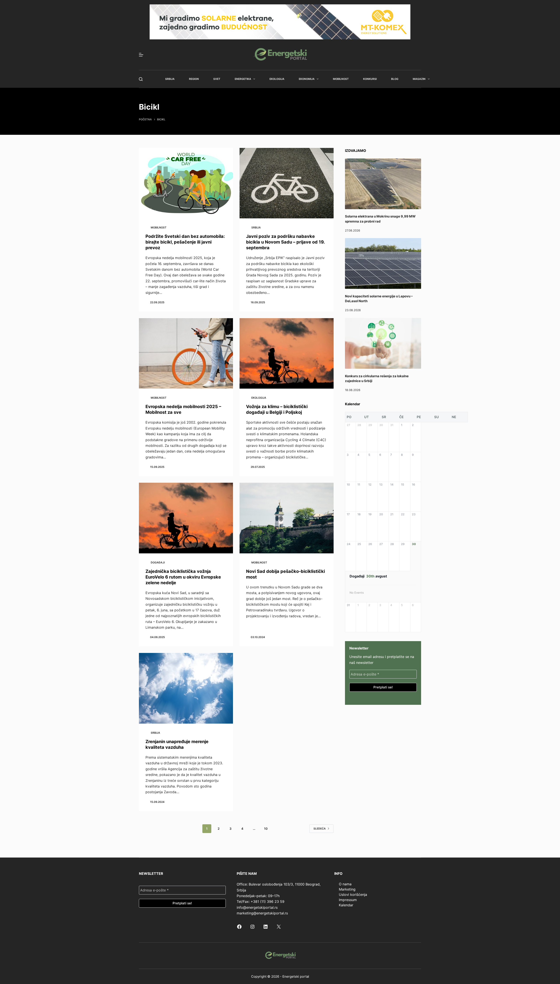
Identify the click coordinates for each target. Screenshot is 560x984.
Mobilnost (341, 79)
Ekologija (277, 79)
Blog (394, 79)
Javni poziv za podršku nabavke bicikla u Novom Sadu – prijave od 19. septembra (285, 242)
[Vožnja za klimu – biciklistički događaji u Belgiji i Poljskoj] (287, 353)
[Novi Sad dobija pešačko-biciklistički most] (287, 518)
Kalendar (346, 905)
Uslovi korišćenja (353, 894)
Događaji (158, 562)
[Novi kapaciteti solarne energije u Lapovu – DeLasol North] (383, 263)
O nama (345, 884)
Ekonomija (307, 79)
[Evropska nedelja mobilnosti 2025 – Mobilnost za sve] (186, 353)
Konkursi (370, 79)
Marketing (347, 889)
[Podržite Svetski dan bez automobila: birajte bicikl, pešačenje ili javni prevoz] (186, 183)
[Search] (141, 79)
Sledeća (319, 828)
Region (194, 79)
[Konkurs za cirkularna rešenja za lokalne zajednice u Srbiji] (383, 343)
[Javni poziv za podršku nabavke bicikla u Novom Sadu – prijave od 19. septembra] (287, 183)
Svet (216, 79)
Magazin (419, 79)
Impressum (348, 900)
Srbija (170, 79)
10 (266, 828)
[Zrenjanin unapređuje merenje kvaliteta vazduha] (186, 688)
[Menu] (141, 55)
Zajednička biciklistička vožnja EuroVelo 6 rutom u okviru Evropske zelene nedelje (183, 577)
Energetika (243, 79)
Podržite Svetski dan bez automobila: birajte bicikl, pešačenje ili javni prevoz (185, 242)
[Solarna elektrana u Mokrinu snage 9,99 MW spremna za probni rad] (383, 183)
